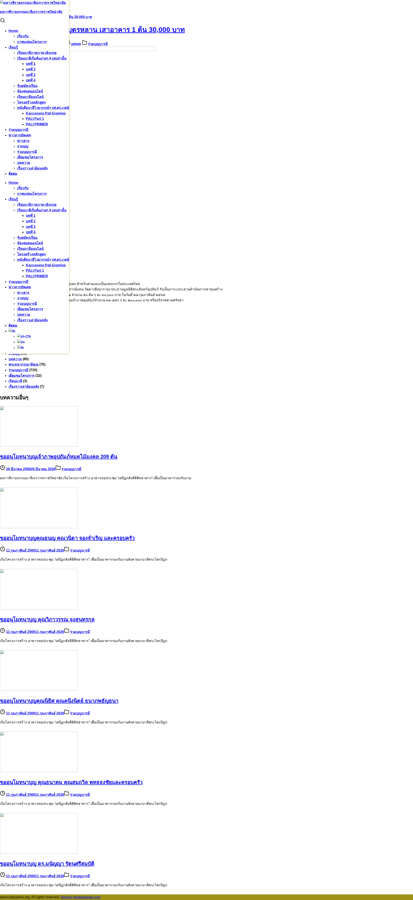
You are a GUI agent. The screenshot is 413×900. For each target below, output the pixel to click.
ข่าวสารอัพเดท (20, 135)
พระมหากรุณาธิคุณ (24, 364)
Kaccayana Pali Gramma (46, 113)
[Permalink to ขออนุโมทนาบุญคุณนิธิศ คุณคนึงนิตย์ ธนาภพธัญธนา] (38, 689)
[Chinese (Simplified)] (24, 336)
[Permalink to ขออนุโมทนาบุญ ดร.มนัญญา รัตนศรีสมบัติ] (38, 852)
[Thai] (12, 331)
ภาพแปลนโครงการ (32, 42)
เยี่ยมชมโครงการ (30, 157)
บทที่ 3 (30, 75)
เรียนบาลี (15, 381)
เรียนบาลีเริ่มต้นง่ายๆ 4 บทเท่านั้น (41, 58)
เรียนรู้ (13, 47)
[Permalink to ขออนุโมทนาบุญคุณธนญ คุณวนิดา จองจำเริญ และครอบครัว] (38, 527)
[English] (21, 342)
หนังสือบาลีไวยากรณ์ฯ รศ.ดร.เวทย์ (43, 108)
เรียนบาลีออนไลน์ (30, 97)
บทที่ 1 (30, 64)
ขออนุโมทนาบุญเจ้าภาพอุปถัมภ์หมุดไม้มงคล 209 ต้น (58, 456)
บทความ (23, 163)
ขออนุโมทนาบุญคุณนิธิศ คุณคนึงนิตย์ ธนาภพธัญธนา (59, 701)
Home (13, 31)
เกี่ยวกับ (23, 36)
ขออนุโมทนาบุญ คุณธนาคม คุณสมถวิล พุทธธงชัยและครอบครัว (71, 782)
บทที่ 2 (30, 69)
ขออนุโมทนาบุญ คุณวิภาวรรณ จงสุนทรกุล (47, 619)
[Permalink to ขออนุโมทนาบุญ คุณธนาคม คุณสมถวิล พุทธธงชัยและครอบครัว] (38, 771)
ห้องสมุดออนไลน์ (30, 91)
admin (76, 44)
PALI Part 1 (35, 119)
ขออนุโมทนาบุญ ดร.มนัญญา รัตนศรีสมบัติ (47, 863)
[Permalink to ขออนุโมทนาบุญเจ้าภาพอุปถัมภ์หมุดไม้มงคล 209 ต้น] (38, 445)
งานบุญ (22, 146)
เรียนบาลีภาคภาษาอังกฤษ (37, 53)
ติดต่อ (13, 173)
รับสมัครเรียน (27, 86)
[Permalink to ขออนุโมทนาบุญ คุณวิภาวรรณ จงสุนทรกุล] (38, 608)
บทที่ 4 (30, 80)
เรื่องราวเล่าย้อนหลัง (32, 168)
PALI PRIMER (37, 124)
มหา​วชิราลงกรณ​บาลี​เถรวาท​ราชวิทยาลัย (31, 12)
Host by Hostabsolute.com (80, 897)
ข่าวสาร (23, 141)
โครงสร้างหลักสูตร (31, 102)
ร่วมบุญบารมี (18, 129)
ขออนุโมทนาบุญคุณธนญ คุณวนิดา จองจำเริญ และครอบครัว (67, 538)
